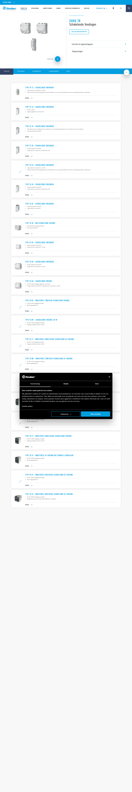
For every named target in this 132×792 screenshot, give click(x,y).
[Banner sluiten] (109, 377)
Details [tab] (66, 384)
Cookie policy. (27, 406)
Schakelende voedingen (76, 15)
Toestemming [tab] (35, 384)
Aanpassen (65, 414)
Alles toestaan (95, 414)
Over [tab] (97, 384)
